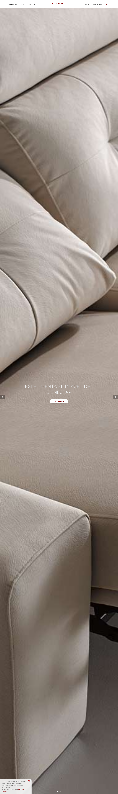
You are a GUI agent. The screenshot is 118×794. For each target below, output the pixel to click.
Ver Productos (59, 401)
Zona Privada (97, 4)
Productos (12, 4)
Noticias (23, 4)
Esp (106, 4)
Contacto (85, 4)
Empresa (32, 4)
